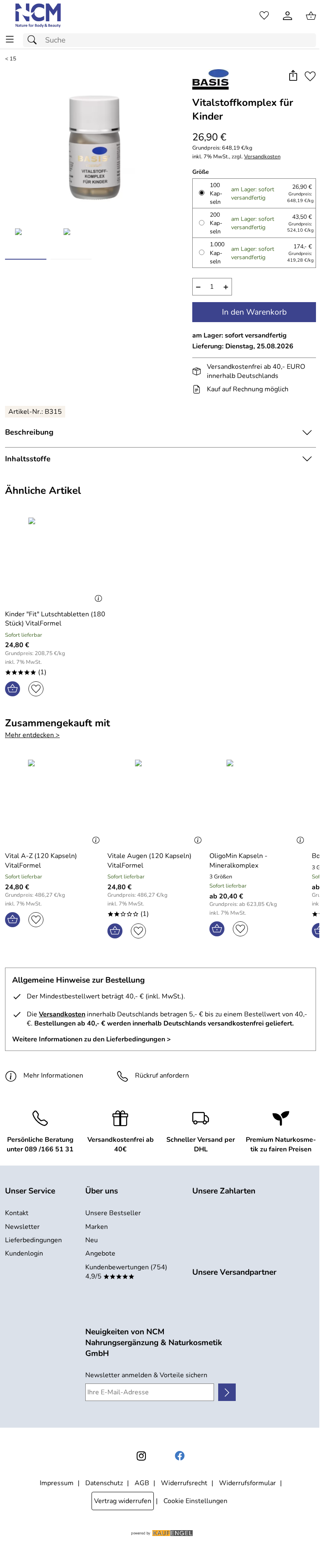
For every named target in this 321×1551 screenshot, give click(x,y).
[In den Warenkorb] (12, 688)
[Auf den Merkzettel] (310, 76)
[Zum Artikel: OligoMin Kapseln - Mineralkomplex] (258, 802)
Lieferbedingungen (33, 1240)
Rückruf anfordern (162, 1075)
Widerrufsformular (247, 1483)
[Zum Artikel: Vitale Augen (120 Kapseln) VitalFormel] (156, 802)
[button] (292, 76)
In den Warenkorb (254, 312)
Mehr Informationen (53, 1075)
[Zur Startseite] (38, 15)
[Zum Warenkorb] (311, 16)
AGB (142, 1483)
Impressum (57, 1483)
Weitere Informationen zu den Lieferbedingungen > (91, 1039)
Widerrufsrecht (184, 1483)
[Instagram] (141, 1456)
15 (13, 59)
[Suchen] (34, 40)
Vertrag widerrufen (122, 1501)
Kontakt (16, 1213)
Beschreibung (29, 432)
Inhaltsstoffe (28, 459)
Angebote (100, 1253)
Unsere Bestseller (113, 1213)
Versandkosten (262, 156)
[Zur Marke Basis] (210, 79)
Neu (91, 1240)
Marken (96, 1226)
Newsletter (22, 1226)
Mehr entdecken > (32, 735)
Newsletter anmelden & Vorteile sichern (146, 1375)
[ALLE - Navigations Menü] (10, 39)
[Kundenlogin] (288, 16)
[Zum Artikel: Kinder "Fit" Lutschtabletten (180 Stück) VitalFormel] (55, 560)
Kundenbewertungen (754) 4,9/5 (126, 1272)
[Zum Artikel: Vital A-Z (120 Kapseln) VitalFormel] (54, 802)
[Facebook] (179, 1456)
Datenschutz (104, 1483)
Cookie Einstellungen (195, 1501)
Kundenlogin (24, 1253)
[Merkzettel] (264, 16)
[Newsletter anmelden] (227, 1392)
